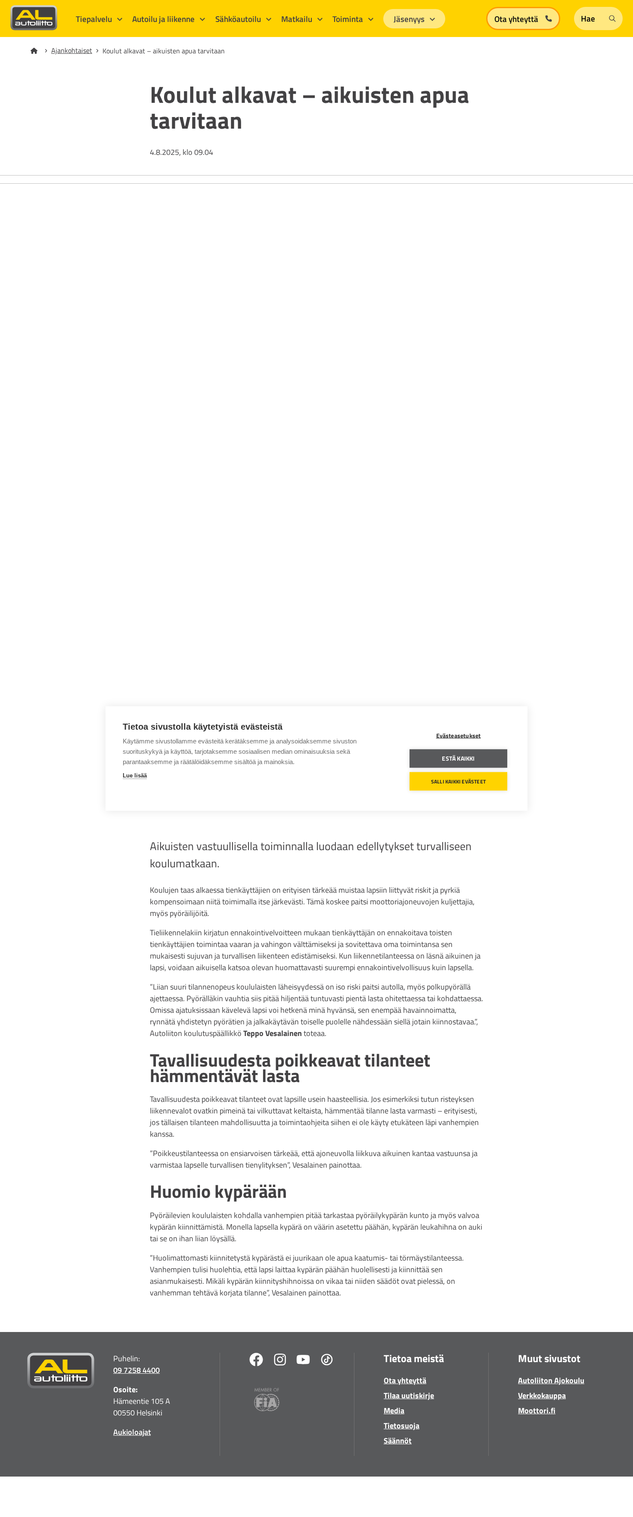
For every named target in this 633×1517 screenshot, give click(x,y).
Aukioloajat (132, 1432)
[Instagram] (280, 1361)
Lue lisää (135, 775)
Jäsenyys (410, 18)
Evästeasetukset (458, 735)
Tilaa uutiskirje (409, 1395)
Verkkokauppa (542, 1395)
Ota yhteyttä (405, 1380)
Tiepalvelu (95, 18)
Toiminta (348, 18)
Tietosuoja (401, 1425)
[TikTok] (327, 1361)
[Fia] (267, 1401)
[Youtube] (303, 1361)
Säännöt (398, 1440)
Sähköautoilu (239, 18)
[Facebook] (256, 1361)
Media (394, 1410)
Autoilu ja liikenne (164, 18)
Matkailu (297, 18)
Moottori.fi (536, 1410)
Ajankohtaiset (71, 50)
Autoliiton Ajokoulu (551, 1380)
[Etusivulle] (39, 50)
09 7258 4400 (136, 1370)
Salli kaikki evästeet (458, 781)
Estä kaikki (458, 758)
